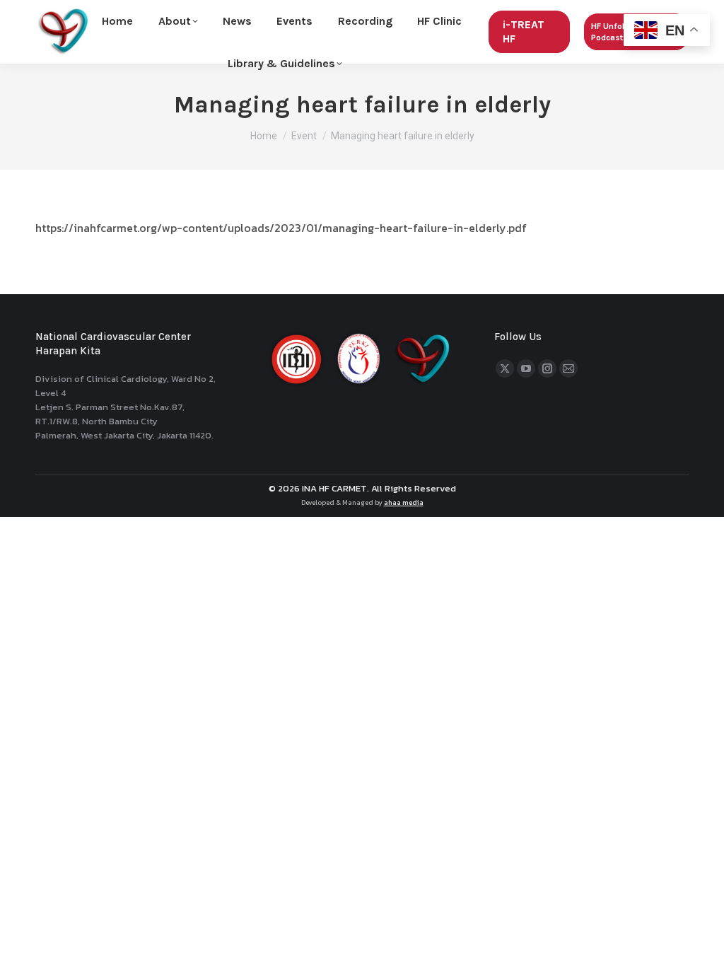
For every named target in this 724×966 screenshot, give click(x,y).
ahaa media (404, 502)
